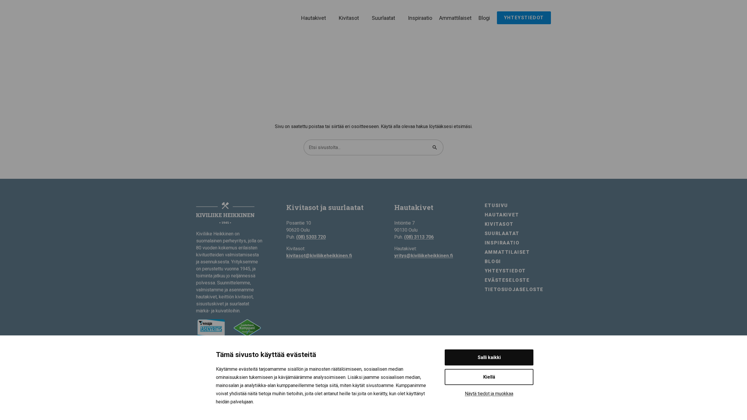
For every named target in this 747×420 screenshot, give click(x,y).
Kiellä (489, 377)
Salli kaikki (489, 357)
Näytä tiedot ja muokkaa (489, 393)
